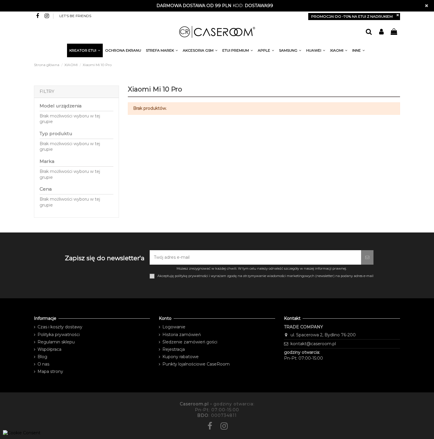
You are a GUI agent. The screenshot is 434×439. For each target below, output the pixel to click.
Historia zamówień (181, 334)
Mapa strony (50, 371)
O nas (43, 364)
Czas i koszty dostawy (59, 327)
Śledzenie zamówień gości (189, 342)
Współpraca (49, 349)
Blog (42, 356)
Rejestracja (173, 349)
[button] (358, 51)
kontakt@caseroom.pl (313, 343)
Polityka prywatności (58, 334)
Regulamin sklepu (56, 342)
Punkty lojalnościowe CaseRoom (196, 364)
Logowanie (173, 327)
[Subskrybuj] (367, 257)
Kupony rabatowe (180, 356)
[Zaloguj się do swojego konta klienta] (381, 32)
